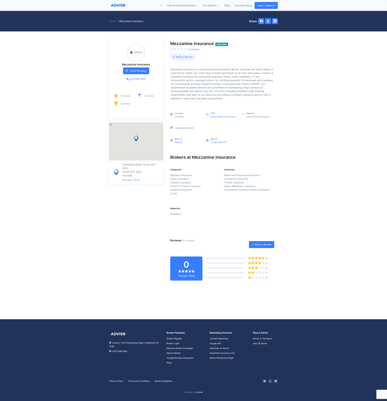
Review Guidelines (163, 381)
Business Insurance (181, 175)
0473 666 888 (119, 351)
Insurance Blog (243, 5)
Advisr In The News (262, 338)
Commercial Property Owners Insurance (247, 189)
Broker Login (173, 343)
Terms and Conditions (139, 381)
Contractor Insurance (236, 178)
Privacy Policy (116, 381)
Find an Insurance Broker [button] (181, 5)
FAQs (227, 5)
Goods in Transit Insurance (185, 186)
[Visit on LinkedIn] (276, 381)
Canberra (179, 116)
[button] (161, 5)
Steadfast (175, 213)
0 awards (125, 103)
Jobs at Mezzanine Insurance (224, 116)
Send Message (138, 70)
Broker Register (174, 338)
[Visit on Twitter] (270, 381)
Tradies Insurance (234, 182)
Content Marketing (219, 338)
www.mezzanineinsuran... (258, 116)
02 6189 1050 (137, 79)
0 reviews (125, 95)
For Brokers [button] (209, 5)
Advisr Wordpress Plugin (222, 358)
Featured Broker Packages (180, 348)
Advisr (200, 392)
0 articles (149, 95)
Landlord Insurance (181, 189)
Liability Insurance (180, 182)
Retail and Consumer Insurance (241, 175)
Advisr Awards (174, 353)
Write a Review (184, 56)
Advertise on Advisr (219, 348)
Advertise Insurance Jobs (222, 353)
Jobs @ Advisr (260, 343)
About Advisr (260, 332)
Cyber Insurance (179, 178)
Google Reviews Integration (180, 358)
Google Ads (215, 343)
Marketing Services (221, 332)
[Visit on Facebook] (264, 381)
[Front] (118, 5)
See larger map (130, 180)
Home (112, 21)
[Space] (118, 333)
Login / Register (266, 5)
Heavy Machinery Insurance (239, 186)
